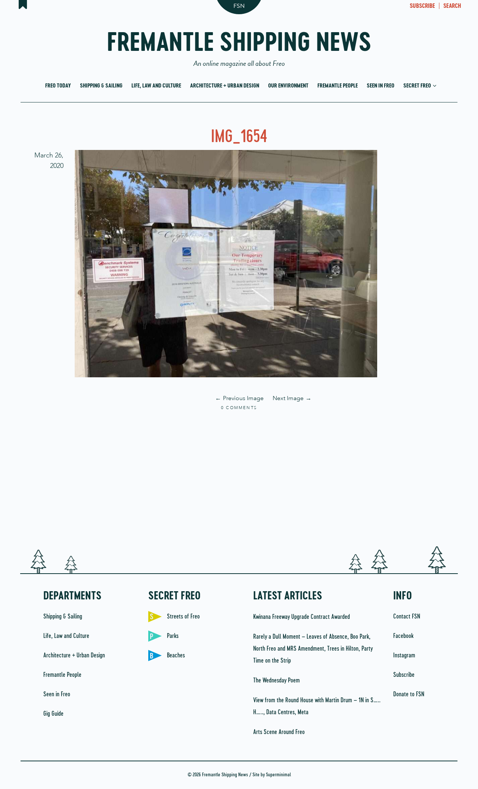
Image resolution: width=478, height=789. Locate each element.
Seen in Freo (380, 86)
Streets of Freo (183, 617)
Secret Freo (417, 86)
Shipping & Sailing (101, 86)
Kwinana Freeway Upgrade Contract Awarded (301, 617)
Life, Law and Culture (156, 86)
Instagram (404, 655)
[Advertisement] (239, 479)
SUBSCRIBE (422, 6)
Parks (173, 636)
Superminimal (278, 775)
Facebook (403, 636)
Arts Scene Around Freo (279, 732)
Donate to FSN (408, 694)
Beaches (176, 655)
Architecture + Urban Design (224, 86)
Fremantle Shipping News (239, 45)
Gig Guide (53, 714)
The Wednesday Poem (276, 681)
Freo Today (58, 86)
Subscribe (404, 675)
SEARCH (452, 6)
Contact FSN (406, 617)
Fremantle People (337, 86)
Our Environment (288, 86)
